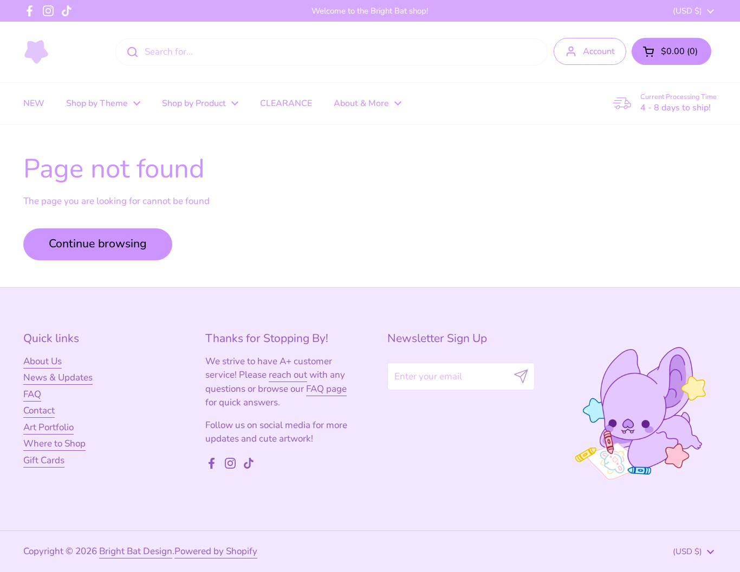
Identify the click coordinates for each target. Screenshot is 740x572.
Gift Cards (43, 460)
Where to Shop (54, 443)
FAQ (32, 394)
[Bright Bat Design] (36, 52)
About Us (42, 361)
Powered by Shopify (215, 551)
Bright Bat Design (135, 551)
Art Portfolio (48, 427)
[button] (671, 51)
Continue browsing (98, 244)
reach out (288, 375)
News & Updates (58, 377)
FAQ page (326, 389)
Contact (39, 410)
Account (599, 51)
